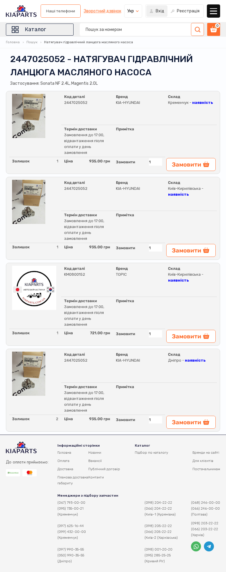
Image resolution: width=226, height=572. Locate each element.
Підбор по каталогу (151, 452)
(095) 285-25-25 (157, 555)
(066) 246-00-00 (205, 508)
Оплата (63, 461)
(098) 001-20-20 (158, 549)
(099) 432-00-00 (71, 532)
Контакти (96, 477)
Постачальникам (206, 469)
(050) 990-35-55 (70, 555)
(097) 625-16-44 (70, 526)
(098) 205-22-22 (158, 526)
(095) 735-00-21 (70, 508)
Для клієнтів (202, 461)
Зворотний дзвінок (102, 11)
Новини (94, 452)
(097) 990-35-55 (70, 549)
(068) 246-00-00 (205, 502)
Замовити (125, 162)
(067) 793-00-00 (71, 502)
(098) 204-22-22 (158, 502)
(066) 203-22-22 (204, 529)
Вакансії (95, 461)
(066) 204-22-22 (158, 508)
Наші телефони (60, 11)
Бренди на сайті (205, 452)
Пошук (31, 42)
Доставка (65, 469)
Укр (130, 11)
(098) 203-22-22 (204, 523)
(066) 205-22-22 (158, 532)
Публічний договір (104, 469)
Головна (13, 42)
